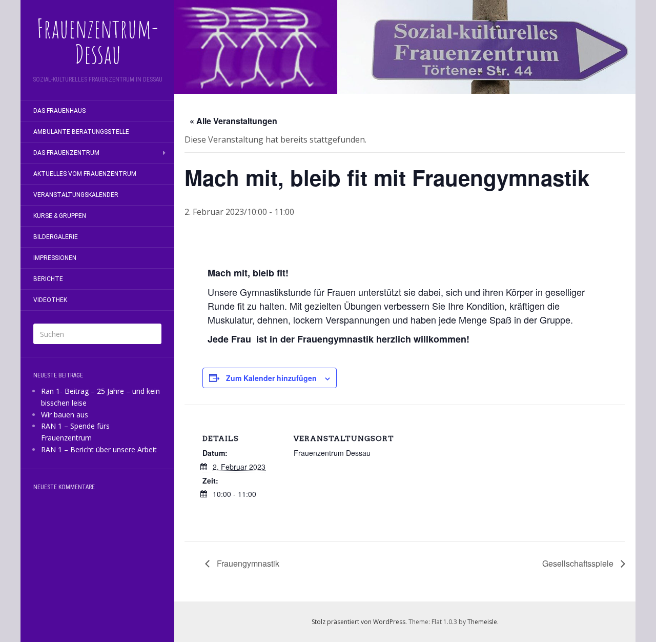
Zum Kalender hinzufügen (271, 378)
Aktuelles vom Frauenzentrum (84, 173)
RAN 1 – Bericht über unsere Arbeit (99, 449)
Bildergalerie (55, 236)
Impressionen (54, 258)
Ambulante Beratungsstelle (81, 131)
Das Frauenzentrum (66, 152)
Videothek (50, 300)
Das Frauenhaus (59, 110)
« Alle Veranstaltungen (233, 121)
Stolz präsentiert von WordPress (358, 621)
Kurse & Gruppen (59, 215)
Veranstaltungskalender (75, 194)
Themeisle (482, 621)
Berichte (48, 279)
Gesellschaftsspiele (579, 563)
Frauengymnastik (247, 563)
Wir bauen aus (64, 414)
